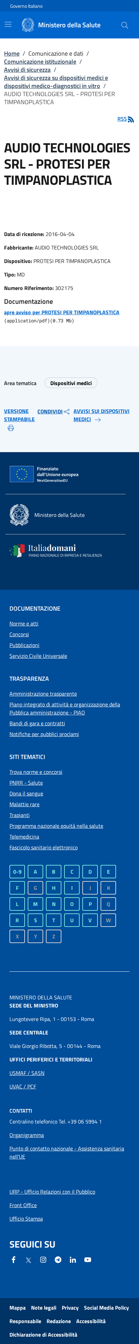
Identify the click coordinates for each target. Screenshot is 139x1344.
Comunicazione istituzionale (40, 61)
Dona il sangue (26, 793)
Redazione (59, 1321)
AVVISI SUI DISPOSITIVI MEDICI (102, 415)
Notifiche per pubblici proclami (44, 734)
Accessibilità (91, 1321)
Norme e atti (23, 623)
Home (12, 53)
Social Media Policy (106, 1308)
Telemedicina (24, 836)
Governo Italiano (26, 5)
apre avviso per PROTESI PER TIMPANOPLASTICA (61, 312)
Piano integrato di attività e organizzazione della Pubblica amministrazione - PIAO (64, 708)
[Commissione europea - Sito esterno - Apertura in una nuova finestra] (44, 474)
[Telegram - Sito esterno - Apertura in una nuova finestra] (58, 1259)
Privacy (70, 1308)
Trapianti (19, 815)
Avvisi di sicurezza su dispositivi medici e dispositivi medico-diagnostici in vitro (56, 81)
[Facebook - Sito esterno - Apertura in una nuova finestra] (13, 1259)
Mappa (17, 1308)
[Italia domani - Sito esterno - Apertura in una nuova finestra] (60, 550)
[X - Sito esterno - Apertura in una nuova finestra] (28, 1260)
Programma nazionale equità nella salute (56, 826)
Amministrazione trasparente (43, 694)
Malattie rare (24, 804)
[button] (125, 25)
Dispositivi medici (71, 383)
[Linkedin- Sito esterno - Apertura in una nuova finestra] (73, 1259)
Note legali (43, 1308)
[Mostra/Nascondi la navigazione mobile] (8, 24)
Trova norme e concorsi (35, 772)
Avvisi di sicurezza (27, 69)
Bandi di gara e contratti (37, 723)
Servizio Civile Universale (38, 656)
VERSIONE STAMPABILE (19, 415)
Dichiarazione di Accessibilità (43, 1335)
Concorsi (19, 634)
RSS (122, 119)
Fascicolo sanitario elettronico (43, 847)
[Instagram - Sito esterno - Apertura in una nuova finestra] (43, 1259)
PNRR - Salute (26, 783)
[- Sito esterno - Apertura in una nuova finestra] (88, 1259)
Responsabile (25, 1321)
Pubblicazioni (24, 645)
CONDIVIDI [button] (50, 411)
